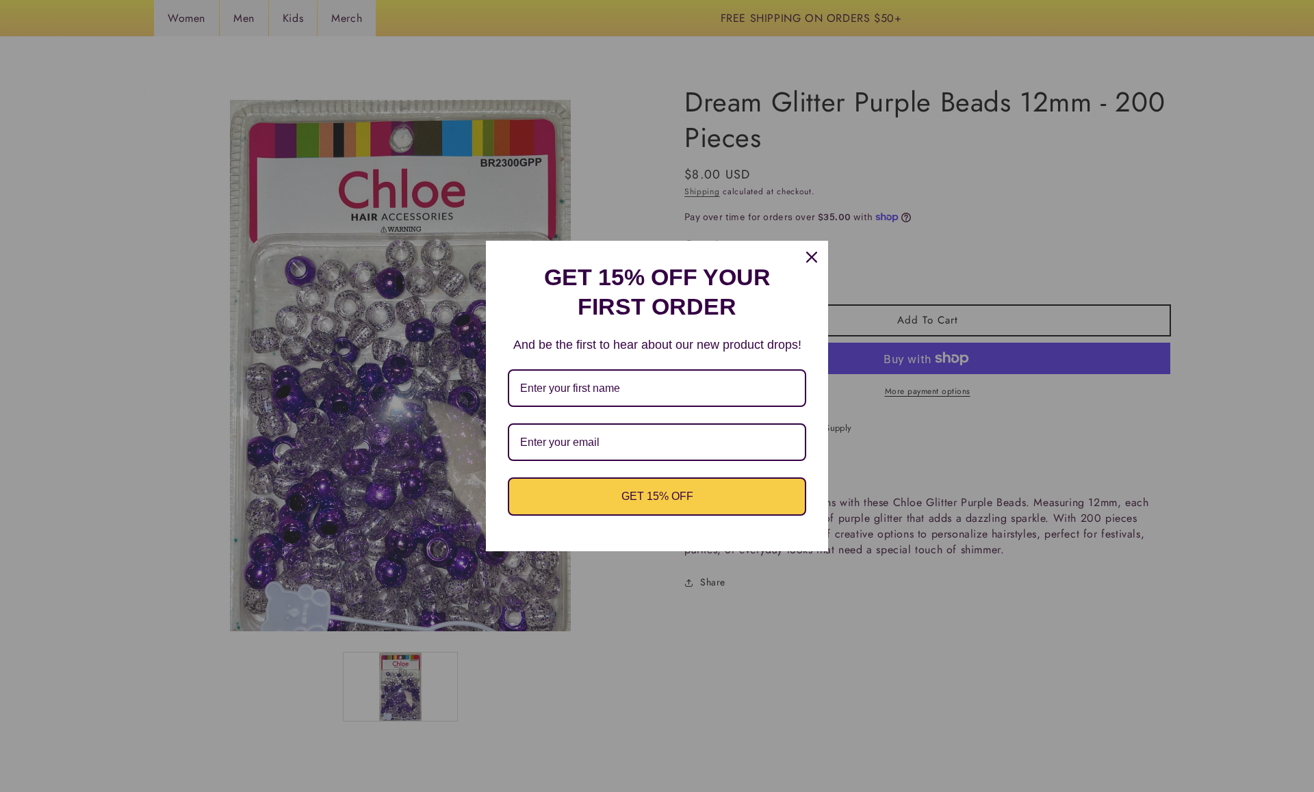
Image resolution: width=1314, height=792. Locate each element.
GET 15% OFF (657, 496)
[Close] (811, 257)
